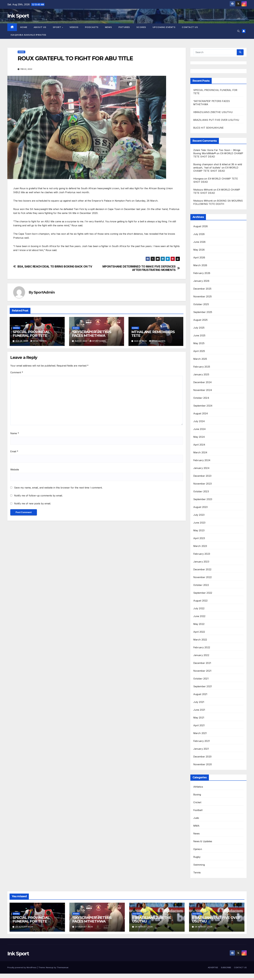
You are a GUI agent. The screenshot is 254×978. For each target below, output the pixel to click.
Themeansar (62, 967)
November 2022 (202, 577)
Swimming (199, 864)
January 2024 (201, 468)
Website (14, 469)
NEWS (108, 27)
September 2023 (202, 499)
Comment (16, 372)
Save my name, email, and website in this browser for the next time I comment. (58, 487)
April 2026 (199, 257)
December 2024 (202, 382)
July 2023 (199, 514)
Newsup (49, 967)
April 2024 (199, 444)
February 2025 (201, 366)
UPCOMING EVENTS (164, 27)
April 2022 (199, 631)
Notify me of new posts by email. (32, 503)
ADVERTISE (213, 967)
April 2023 (199, 538)
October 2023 (201, 491)
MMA (196, 825)
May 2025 (199, 343)
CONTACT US (190, 27)
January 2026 (201, 280)
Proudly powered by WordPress (22, 967)
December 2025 (202, 288)
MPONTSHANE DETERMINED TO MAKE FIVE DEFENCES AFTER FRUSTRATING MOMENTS (139, 268)
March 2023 (200, 546)
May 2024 (199, 436)
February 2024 (201, 460)
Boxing (21, 52)
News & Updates (202, 841)
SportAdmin (44, 292)
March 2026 (200, 265)
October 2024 (201, 397)
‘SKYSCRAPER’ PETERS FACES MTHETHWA (91, 334)
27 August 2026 (84, 927)
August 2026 (200, 226)
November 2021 (202, 670)
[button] (238, 31)
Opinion (197, 849)
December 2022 (202, 569)
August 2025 (200, 319)
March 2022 (200, 639)
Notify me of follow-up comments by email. (38, 495)
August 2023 (200, 507)
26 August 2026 (144, 927)
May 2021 (198, 717)
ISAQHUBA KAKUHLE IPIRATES (29, 35)
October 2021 (201, 678)
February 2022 (201, 647)
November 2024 (202, 390)
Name (14, 433)
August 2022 (200, 600)
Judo (196, 817)
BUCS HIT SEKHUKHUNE (208, 127)
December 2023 (202, 475)
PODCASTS (91, 27)
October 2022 (201, 585)
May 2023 (199, 530)
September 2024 (203, 405)
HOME (23, 27)
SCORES (141, 27)
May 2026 (199, 249)
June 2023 (199, 522)
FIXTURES (124, 27)
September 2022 (202, 592)
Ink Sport (18, 16)
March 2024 (200, 452)
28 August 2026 (24, 927)
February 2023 (201, 553)
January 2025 (201, 374)
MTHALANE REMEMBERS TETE (153, 334)
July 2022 (199, 608)
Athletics (198, 786)
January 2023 (201, 561)
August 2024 (200, 413)
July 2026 (199, 234)
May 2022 (199, 624)
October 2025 (201, 304)
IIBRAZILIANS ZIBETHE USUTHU (213, 112)
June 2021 (199, 709)
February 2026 (201, 273)
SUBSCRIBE (226, 967)
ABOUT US (40, 27)
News (196, 833)
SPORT (57, 27)
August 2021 (200, 694)
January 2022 (201, 655)
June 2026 (199, 241)
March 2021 (200, 733)
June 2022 (199, 616)
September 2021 (202, 686)
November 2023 (202, 483)
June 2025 (199, 335)
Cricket (197, 802)
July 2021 (198, 702)
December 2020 (202, 756)
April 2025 (199, 351)
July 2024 (199, 421)
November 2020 (202, 764)
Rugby (197, 856)
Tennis (197, 872)
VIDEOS (74, 27)
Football (198, 810)
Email (14, 451)
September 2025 (202, 312)
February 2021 (201, 740)
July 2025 (199, 327)
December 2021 (202, 663)
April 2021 (199, 725)
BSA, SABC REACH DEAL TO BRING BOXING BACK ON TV (54, 266)
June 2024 (199, 429)
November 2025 (202, 296)
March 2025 (200, 358)
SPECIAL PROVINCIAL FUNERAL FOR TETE (31, 334)
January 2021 (201, 748)
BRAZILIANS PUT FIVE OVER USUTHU (216, 119)
